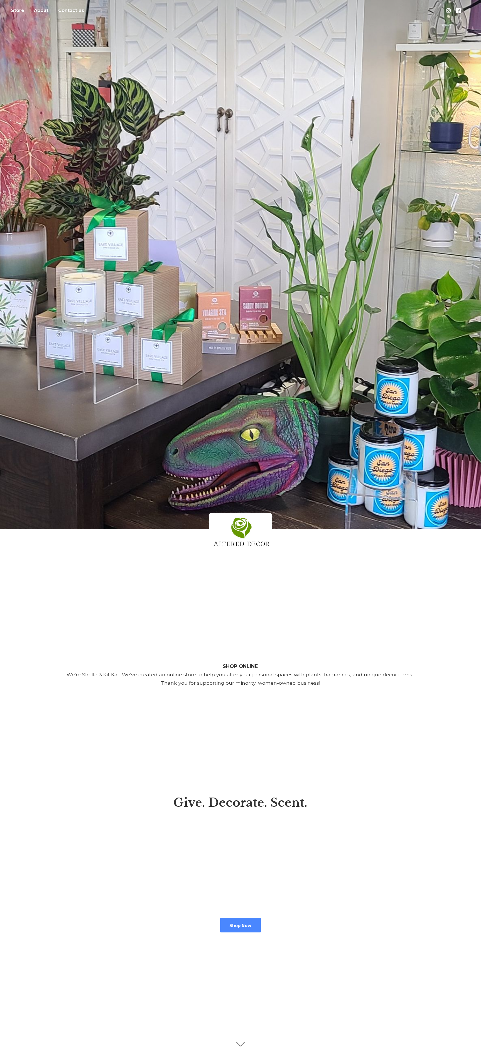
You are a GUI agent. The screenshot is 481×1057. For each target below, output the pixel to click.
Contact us (71, 10)
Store (17, 10)
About (41, 10)
